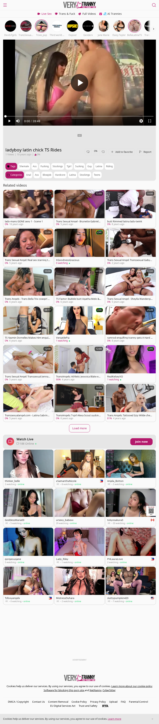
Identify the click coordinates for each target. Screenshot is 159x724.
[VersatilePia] (79, 325)
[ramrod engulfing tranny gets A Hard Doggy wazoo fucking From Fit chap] (131, 325)
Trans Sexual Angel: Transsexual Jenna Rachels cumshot (26, 376)
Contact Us (38, 701)
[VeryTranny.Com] (79, 5)
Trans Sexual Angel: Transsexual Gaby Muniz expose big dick (128, 260)
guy (89, 166)
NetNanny (95, 690)
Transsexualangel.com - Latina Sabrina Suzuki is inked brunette (27, 415)
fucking (45, 166)
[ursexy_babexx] (79, 508)
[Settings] (141, 121)
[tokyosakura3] (131, 508)
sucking (79, 166)
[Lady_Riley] (79, 547)
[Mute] (18, 121)
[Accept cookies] (152, 718)
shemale (24, 166)
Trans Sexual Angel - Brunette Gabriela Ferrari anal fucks (78, 221)
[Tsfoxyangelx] (28, 586)
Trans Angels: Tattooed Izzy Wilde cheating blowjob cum (129, 415)
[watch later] (8, 194)
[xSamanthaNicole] (79, 469)
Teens (97, 174)
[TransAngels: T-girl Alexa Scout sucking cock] (79, 403)
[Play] (79, 82)
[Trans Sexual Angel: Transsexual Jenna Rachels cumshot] (28, 364)
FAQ (123, 701)
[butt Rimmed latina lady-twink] (131, 209)
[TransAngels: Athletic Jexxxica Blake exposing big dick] (79, 364)
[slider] (79, 116)
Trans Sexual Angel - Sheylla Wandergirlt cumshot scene (129, 299)
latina (99, 166)
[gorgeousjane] (28, 547)
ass (35, 166)
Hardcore (60, 174)
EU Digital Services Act (62, 705)
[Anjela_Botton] (131, 469)
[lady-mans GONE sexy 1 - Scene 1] (28, 209)
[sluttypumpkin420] (131, 586)
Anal (28, 174)
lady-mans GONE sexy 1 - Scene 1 (24, 221)
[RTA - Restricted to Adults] (105, 706)
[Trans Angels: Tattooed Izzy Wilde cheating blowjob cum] (131, 403)
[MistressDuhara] (79, 586)
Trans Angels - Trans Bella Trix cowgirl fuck (27, 299)
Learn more (114, 719)
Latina (72, 174)
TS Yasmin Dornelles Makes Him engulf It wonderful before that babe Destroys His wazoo (27, 337)
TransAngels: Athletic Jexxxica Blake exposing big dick (78, 376)
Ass (37, 174)
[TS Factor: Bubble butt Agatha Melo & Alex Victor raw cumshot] (79, 286)
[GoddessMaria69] (28, 508)
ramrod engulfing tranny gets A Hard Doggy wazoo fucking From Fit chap (129, 337)
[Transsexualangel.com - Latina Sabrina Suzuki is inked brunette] (28, 403)
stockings (58, 166)
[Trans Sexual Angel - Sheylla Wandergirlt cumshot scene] (131, 286)
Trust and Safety (88, 705)
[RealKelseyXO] (131, 364)
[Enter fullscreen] (150, 121)
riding (109, 166)
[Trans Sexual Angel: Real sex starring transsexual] (28, 247)
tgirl (69, 166)
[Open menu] (5, 5)
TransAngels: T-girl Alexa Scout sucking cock (78, 415)
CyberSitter (109, 690)
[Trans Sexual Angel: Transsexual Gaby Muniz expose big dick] (131, 247)
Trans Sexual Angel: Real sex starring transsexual (27, 260)
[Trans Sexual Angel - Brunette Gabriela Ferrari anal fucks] (79, 209)
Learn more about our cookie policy (131, 686)
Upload (113, 701)
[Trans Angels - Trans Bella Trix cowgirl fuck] (28, 286)
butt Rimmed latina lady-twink (124, 221)
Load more (79, 428)
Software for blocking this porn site (64, 690)
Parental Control (138, 701)
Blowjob (47, 174)
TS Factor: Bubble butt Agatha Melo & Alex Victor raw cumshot (78, 299)
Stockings (85, 174)
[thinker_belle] (28, 469)
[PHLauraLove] (131, 547)
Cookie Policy (79, 701)
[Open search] (153, 5)
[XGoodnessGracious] (79, 247)
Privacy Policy (98, 701)
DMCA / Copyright (18, 701)
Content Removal (58, 701)
